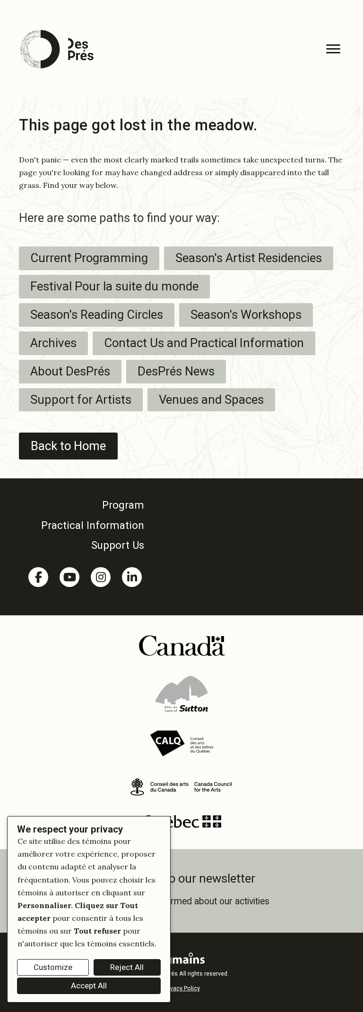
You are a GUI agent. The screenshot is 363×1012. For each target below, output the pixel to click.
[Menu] (333, 49)
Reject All (127, 967)
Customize (53, 967)
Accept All (89, 985)
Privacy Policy (182, 988)
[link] (85, 504)
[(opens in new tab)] (181, 644)
